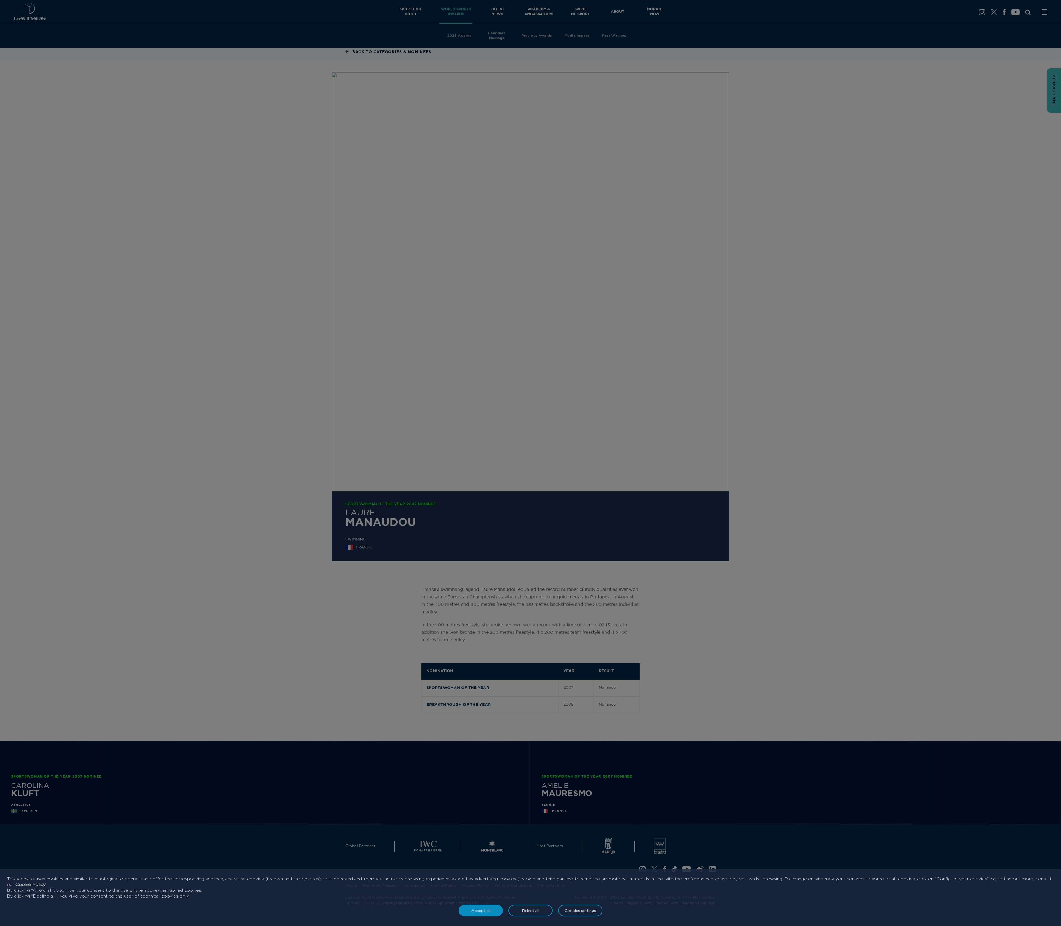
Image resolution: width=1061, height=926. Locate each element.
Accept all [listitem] (480, 910)
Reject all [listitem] (530, 910)
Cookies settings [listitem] (580, 910)
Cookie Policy (30, 884)
